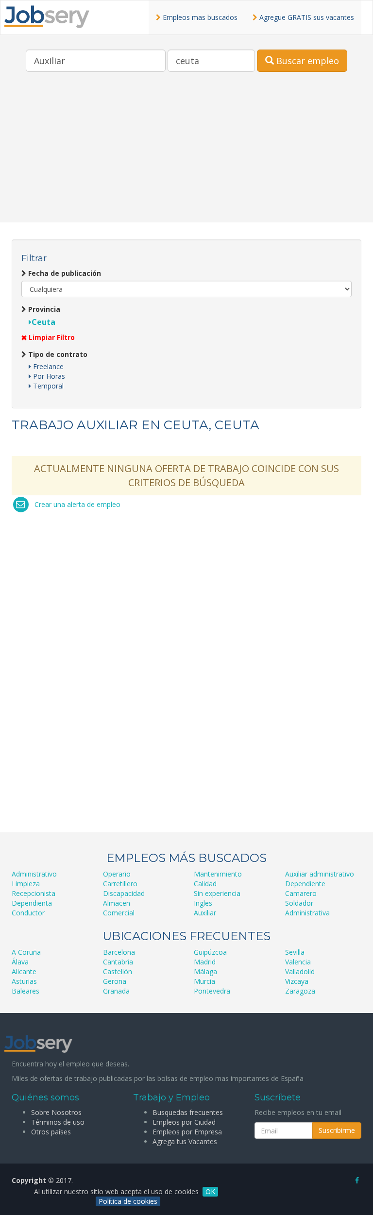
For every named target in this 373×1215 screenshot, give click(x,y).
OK (210, 1191)
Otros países (51, 1131)
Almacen (116, 903)
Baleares (25, 991)
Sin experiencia (217, 893)
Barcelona (119, 952)
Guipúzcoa (210, 952)
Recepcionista (33, 893)
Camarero (301, 893)
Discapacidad (124, 893)
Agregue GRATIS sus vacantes (305, 17)
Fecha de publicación (63, 273)
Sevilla (295, 952)
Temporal (47, 385)
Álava (20, 961)
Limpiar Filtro (51, 337)
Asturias (24, 981)
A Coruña (26, 952)
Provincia (43, 309)
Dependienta (32, 903)
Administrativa (307, 912)
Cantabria (118, 961)
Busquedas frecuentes (188, 1112)
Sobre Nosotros (56, 1112)
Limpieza (26, 883)
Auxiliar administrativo (319, 873)
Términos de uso (58, 1122)
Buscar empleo (306, 61)
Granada (116, 991)
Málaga (205, 971)
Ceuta (43, 322)
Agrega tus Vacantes (185, 1141)
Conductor (28, 912)
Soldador (299, 903)
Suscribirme (337, 1130)
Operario (117, 873)
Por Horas (48, 376)
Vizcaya (296, 981)
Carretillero (120, 883)
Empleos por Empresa (187, 1131)
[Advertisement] (186, 154)
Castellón (117, 971)
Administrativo (34, 873)
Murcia (204, 981)
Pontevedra (212, 991)
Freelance (47, 366)
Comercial (119, 912)
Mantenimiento (218, 873)
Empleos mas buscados (199, 17)
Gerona (114, 981)
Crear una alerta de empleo (77, 504)
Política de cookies (128, 1201)
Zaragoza (300, 991)
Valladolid (300, 971)
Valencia (298, 961)
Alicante (24, 971)
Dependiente (305, 883)
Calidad (205, 883)
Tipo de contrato (56, 354)
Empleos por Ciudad (184, 1122)
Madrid (205, 961)
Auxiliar (205, 912)
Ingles (203, 903)
